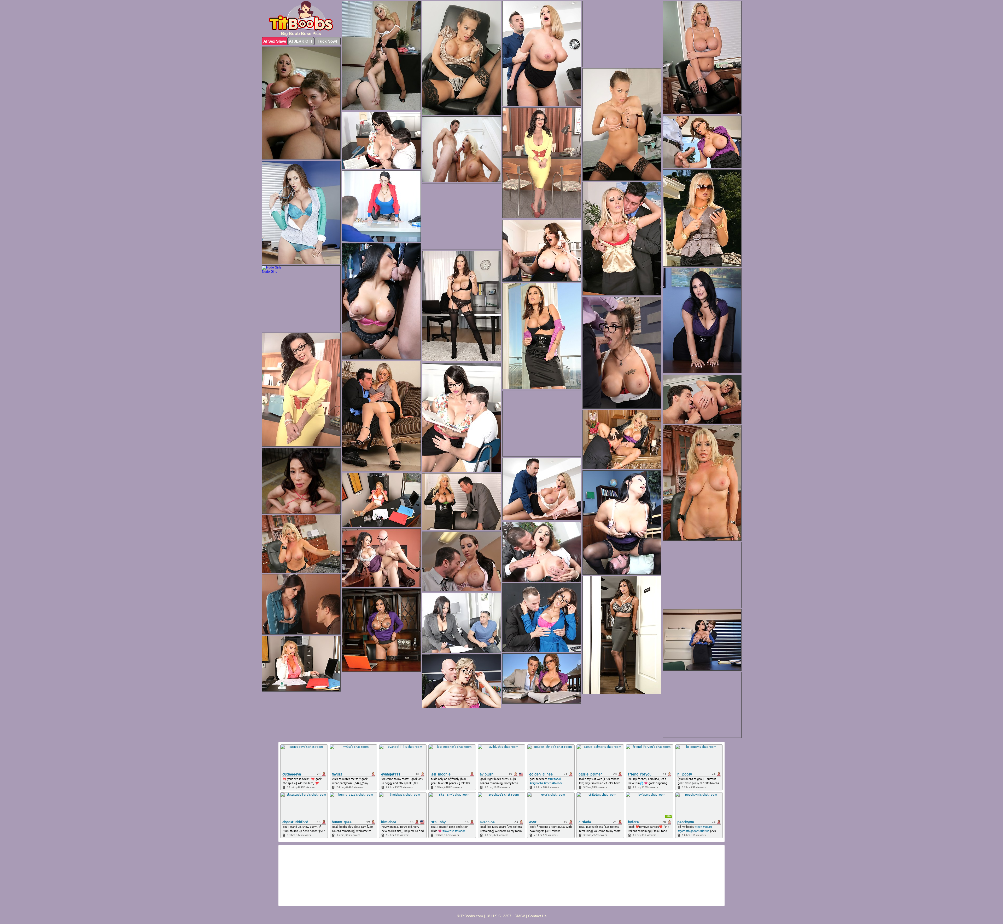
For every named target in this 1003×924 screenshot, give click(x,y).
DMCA (520, 916)
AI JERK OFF (301, 41)
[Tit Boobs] (301, 16)
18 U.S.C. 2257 (498, 916)
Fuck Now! (327, 41)
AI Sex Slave (274, 41)
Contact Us (537, 916)
